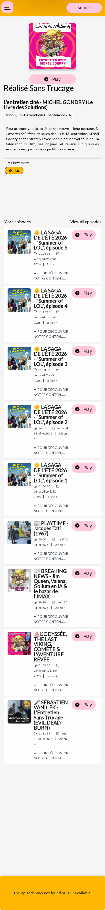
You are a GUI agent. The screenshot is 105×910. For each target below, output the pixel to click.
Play (56, 79)
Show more (20, 163)
